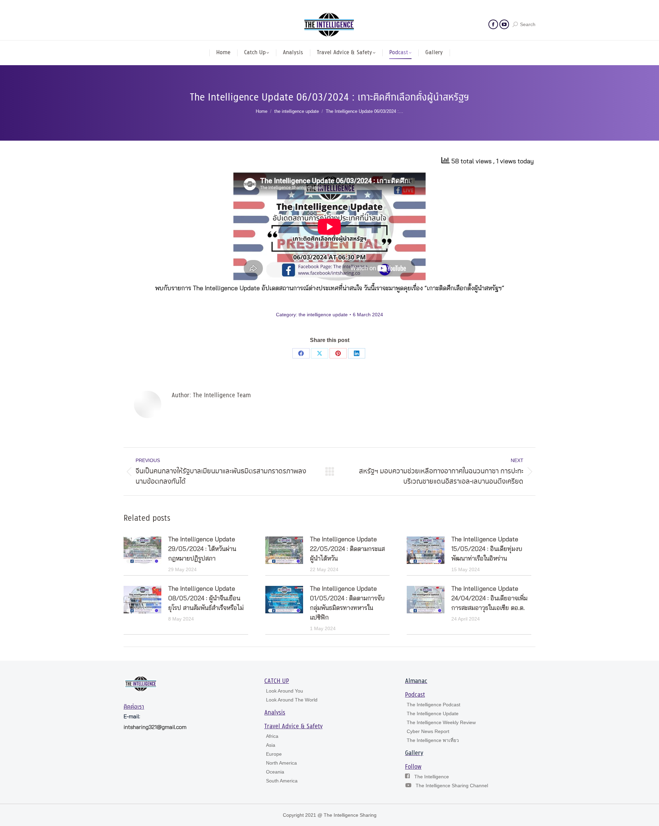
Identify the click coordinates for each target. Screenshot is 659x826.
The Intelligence (431, 776)
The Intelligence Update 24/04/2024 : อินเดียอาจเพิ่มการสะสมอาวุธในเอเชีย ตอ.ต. (489, 598)
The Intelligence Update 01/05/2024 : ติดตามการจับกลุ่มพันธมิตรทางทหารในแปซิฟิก (347, 603)
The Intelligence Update (433, 713)
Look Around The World (291, 700)
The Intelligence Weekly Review (441, 722)
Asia (270, 745)
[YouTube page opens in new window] (504, 24)
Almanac (416, 681)
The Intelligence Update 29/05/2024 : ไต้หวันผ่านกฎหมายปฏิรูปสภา (202, 549)
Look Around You (284, 691)
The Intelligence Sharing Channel (452, 785)
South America (282, 780)
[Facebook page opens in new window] (493, 24)
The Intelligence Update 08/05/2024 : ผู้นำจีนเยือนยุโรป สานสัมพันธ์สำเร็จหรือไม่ (206, 598)
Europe (274, 754)
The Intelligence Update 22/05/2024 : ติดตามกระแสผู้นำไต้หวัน (347, 549)
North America (281, 763)
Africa (272, 736)
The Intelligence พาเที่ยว (433, 740)
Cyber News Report (428, 731)
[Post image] (142, 550)
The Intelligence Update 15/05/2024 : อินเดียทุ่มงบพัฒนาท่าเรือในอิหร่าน (486, 549)
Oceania (275, 772)
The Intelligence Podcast (433, 704)
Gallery (414, 753)
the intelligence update (323, 314)
